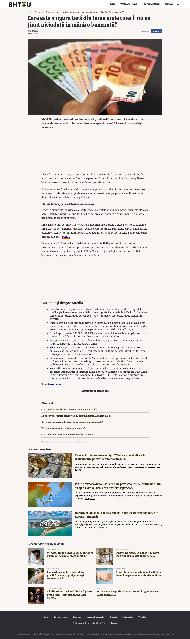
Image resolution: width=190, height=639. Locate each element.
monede (77, 442)
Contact (169, 4)
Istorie (45, 617)
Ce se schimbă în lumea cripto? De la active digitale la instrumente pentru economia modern (110, 457)
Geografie (77, 617)
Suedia (54, 347)
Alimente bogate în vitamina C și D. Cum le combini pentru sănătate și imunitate (138, 574)
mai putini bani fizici (64, 442)
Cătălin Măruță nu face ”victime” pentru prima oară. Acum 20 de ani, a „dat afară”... (70, 595)
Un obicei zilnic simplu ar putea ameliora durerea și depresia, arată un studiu (70, 554)
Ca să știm (39, 12)
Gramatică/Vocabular (95, 617)
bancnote (50, 442)
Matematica (127, 617)
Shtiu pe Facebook (151, 4)
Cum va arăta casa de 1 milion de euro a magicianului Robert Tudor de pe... (138, 554)
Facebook (156, 31)
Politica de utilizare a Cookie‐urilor (89, 623)
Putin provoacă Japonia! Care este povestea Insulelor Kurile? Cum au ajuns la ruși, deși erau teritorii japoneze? (118, 486)
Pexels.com (54, 384)
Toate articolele (128, 4)
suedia (84, 442)
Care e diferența (60, 617)
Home (112, 4)
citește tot (79, 469)
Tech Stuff (142, 617)
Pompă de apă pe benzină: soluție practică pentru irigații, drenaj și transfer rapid (65, 575)
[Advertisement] (95, 151)
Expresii (113, 617)
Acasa (30, 12)
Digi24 (66, 236)
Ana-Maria (33, 30)
